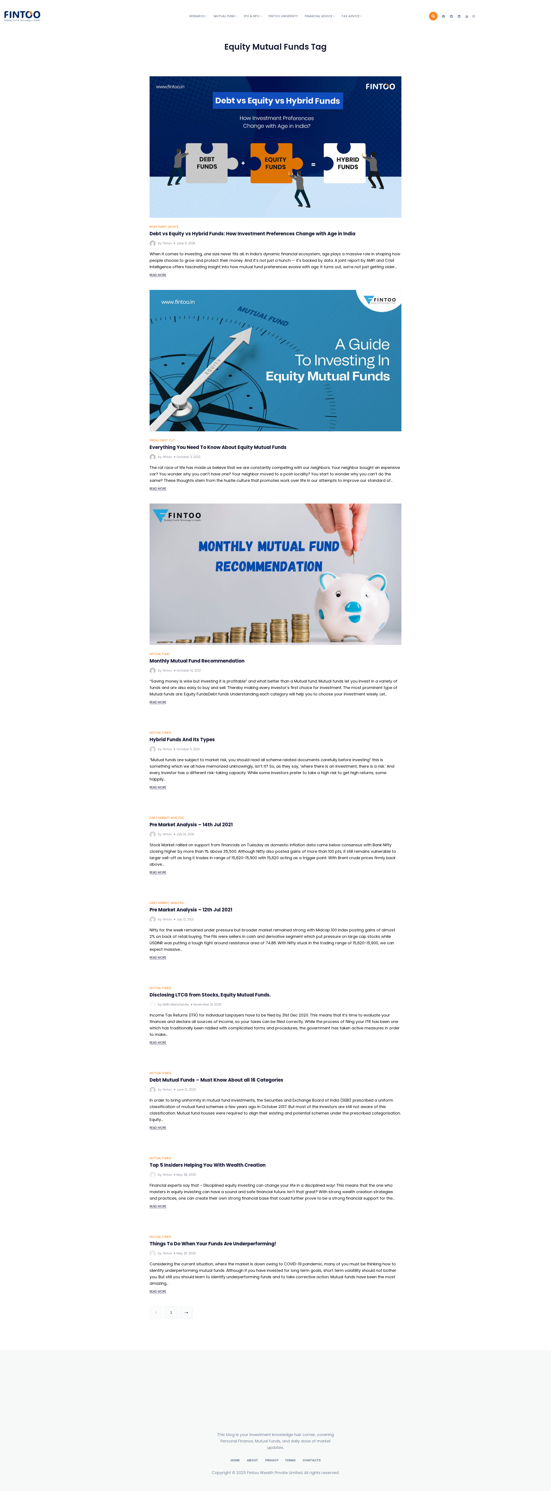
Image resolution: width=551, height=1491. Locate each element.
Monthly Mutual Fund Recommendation (197, 661)
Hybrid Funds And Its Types (182, 874)
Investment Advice (164, 227)
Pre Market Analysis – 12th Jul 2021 (191, 1315)
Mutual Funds (160, 867)
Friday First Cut (162, 440)
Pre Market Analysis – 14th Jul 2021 (191, 1094)
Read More (158, 275)
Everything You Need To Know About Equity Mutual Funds (218, 447)
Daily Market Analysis (167, 1088)
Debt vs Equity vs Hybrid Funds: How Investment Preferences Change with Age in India (252, 233)
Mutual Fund (160, 654)
